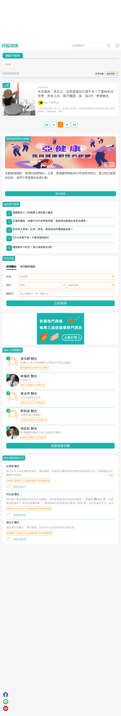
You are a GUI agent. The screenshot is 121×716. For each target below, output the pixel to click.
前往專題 (60, 193)
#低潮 (7, 64)
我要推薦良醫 (60, 445)
